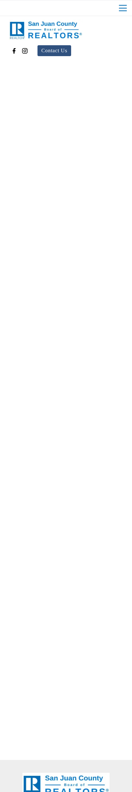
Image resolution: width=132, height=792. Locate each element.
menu (123, 8)
